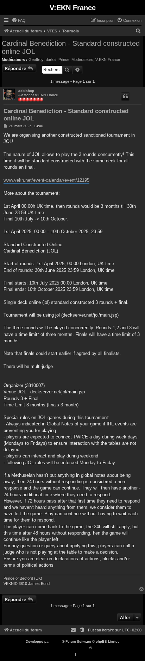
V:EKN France (107, 59)
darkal (51, 59)
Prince (63, 59)
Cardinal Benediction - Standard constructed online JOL (71, 47)
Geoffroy (36, 59)
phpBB (56, 641)
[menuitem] (19, 20)
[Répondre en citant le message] (125, 96)
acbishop (26, 91)
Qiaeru (98, 648)
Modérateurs (82, 59)
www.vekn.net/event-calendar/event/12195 (46, 180)
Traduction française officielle (64, 648)
